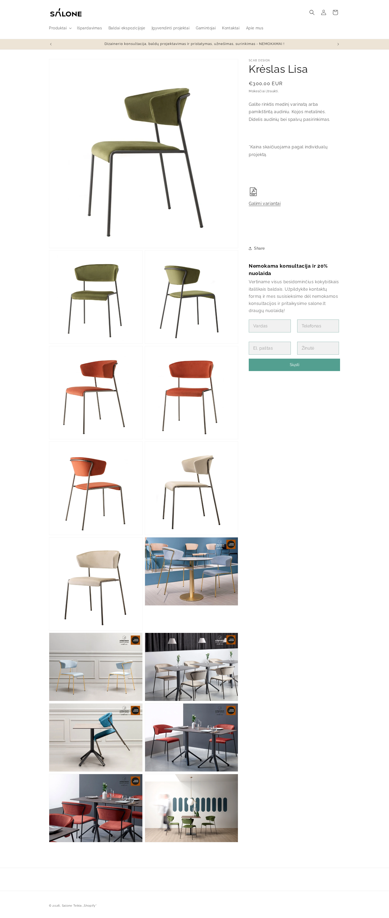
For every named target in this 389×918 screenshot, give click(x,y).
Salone (67, 905)
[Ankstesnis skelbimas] (51, 44)
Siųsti (294, 364)
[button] (60, 28)
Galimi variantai (265, 203)
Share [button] (259, 248)
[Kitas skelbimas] (338, 44)
